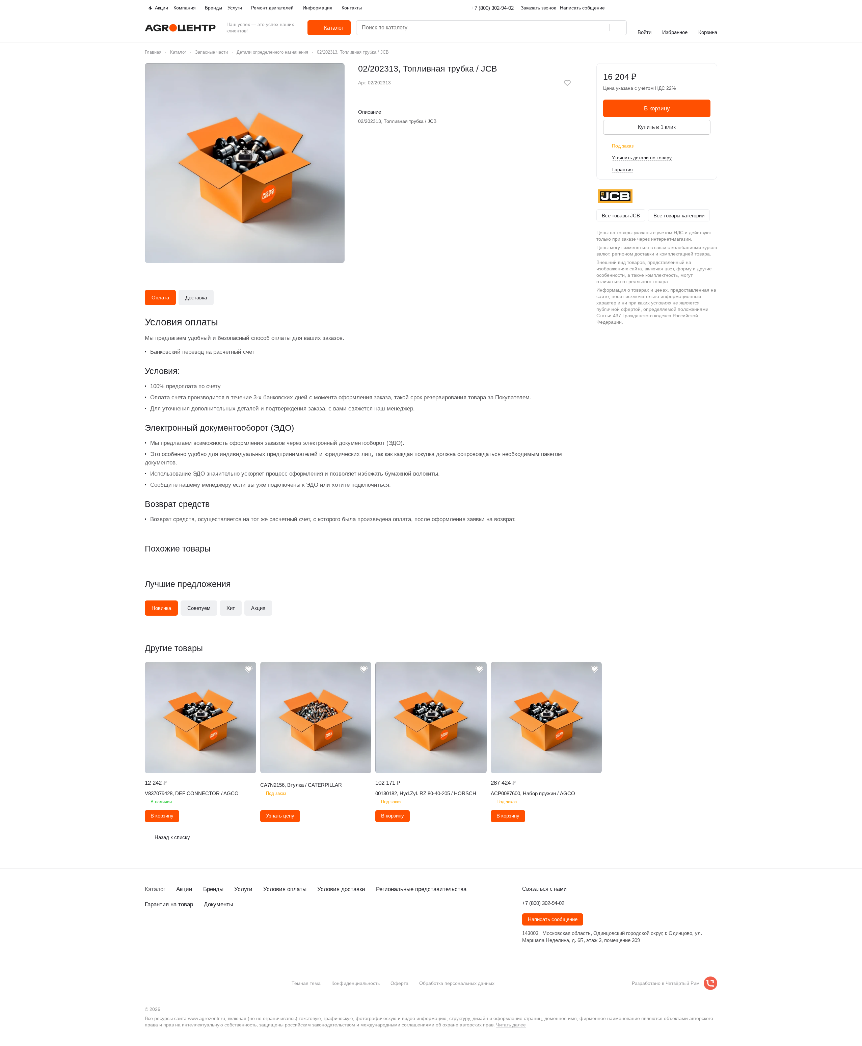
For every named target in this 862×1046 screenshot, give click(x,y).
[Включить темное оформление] (714, 8)
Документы (218, 904)
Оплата (160, 297)
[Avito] (203, 929)
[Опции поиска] (575, 28)
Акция (258, 608)
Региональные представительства (421, 889)
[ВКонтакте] (149, 929)
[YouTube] (176, 929)
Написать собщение (582, 7)
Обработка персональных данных (456, 983)
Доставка (196, 297)
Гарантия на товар (169, 904)
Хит (230, 608)
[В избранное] (567, 83)
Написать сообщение (552, 919)
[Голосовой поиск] (602, 28)
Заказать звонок (538, 7)
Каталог (155, 889)
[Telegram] (162, 929)
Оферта (399, 983)
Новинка (161, 608)
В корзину (657, 108)
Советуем (198, 608)
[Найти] (618, 28)
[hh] (216, 929)
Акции (184, 889)
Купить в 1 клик (657, 127)
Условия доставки (341, 889)
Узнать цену (280, 816)
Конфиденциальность (355, 983)
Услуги (243, 889)
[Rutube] (189, 929)
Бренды (213, 889)
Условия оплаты (284, 889)
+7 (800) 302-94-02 (493, 8)
